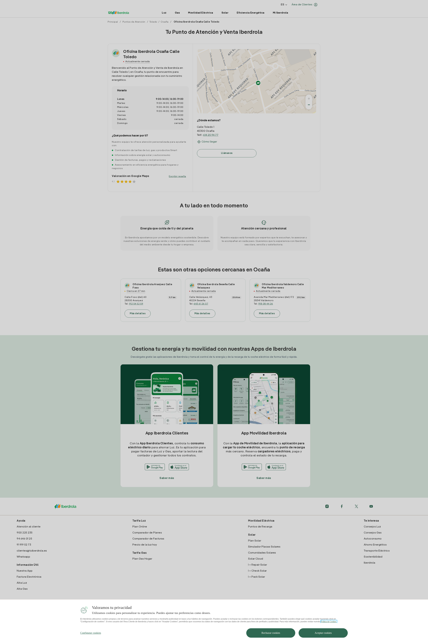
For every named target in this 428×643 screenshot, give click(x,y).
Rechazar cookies (270, 632)
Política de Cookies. (329, 621)
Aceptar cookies (323, 632)
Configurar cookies (90, 632)
